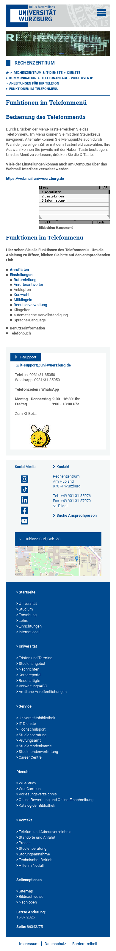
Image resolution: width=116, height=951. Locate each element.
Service (25, 706)
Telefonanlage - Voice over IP (67, 78)
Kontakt (63, 467)
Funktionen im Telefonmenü (33, 89)
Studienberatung (32, 735)
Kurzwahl (21, 294)
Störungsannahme (34, 854)
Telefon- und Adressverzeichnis (45, 831)
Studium (26, 609)
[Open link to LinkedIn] (22, 500)
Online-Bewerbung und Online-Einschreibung (56, 799)
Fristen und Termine (35, 658)
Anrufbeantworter (28, 284)
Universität (28, 603)
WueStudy (27, 783)
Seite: (21, 926)
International (29, 632)
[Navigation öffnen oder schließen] (101, 12)
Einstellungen (21, 274)
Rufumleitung (25, 279)
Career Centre (30, 757)
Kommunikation (23, 78)
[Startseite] (7, 73)
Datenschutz (55, 943)
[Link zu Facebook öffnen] (22, 510)
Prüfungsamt (30, 740)
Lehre (23, 620)
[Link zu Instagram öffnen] (22, 479)
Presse (25, 842)
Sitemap (26, 891)
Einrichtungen (30, 626)
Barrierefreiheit (84, 943)
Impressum (28, 943)
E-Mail (63, 506)
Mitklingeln (23, 299)
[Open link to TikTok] (22, 489)
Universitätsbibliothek (37, 718)
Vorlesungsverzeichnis (38, 794)
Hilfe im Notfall (31, 865)
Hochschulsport (32, 729)
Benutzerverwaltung (30, 305)
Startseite (27, 592)
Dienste (73, 73)
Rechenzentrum (35, 63)
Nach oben (28, 902)
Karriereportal (30, 675)
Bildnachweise (31, 896)
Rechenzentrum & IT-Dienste (38, 73)
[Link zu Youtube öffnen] (22, 521)
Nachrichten (29, 669)
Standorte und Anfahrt (37, 837)
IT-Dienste (27, 723)
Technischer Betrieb (35, 860)
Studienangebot (32, 663)
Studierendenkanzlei (36, 746)
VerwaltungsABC (33, 686)
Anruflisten (19, 269)
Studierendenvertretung (38, 751)
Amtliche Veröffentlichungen (43, 691)
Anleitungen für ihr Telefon (34, 83)
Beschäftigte (29, 680)
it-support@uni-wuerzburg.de (45, 365)
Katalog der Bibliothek (37, 805)
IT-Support (27, 357)
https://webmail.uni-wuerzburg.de (35, 178)
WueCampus (30, 788)
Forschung (28, 615)
